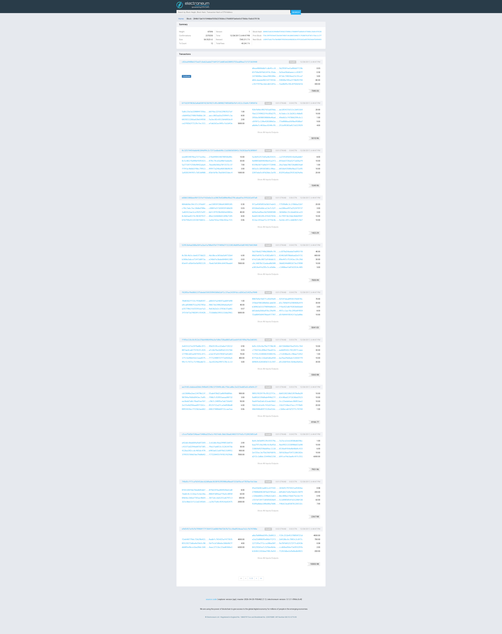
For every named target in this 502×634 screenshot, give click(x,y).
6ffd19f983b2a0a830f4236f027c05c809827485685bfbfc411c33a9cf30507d (219, 103)
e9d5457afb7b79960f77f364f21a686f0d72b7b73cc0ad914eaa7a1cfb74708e (219, 529)
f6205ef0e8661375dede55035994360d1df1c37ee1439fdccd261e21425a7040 (219, 292)
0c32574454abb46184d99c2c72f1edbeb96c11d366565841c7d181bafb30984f (219, 150)
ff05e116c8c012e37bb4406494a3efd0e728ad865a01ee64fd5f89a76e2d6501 (219, 340)
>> (261, 578)
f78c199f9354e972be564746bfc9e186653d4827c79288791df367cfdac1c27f (292, 36)
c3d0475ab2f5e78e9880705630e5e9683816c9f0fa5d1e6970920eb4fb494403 (292, 39)
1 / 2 (251, 578)
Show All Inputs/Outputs (268, 132)
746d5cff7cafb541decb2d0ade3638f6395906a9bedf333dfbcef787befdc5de (219, 481)
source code (211, 599)
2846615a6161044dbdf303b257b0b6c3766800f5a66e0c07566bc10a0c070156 (292, 32)
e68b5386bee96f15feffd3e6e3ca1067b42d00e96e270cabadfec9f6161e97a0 (219, 198)
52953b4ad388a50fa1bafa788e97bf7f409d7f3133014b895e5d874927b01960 (219, 245)
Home (181, 19)
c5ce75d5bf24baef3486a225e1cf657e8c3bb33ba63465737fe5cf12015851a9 (219, 434)
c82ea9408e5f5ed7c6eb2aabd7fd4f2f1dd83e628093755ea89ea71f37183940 (219, 62)
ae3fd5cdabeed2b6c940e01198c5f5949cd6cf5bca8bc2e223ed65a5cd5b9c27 (219, 387)
